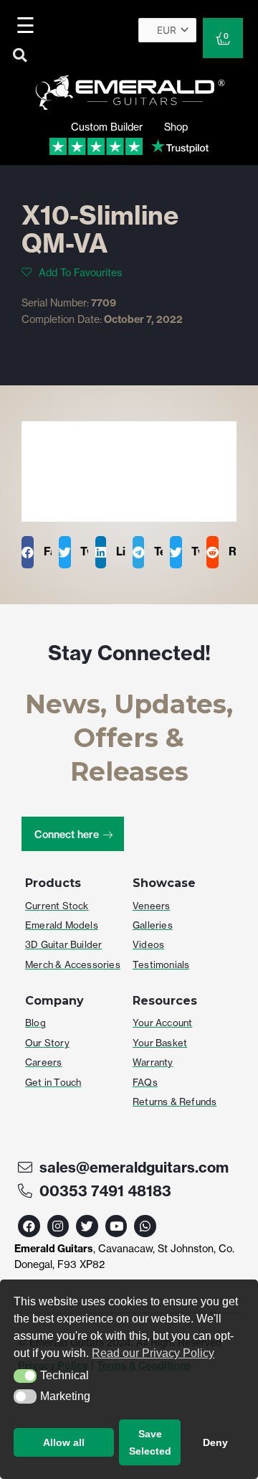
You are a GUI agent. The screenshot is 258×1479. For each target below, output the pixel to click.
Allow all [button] (64, 1442)
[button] (25, 1376)
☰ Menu (28, 25)
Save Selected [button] (150, 1442)
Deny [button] (215, 1442)
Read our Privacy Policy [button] (153, 1353)
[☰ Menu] (27, 25)
